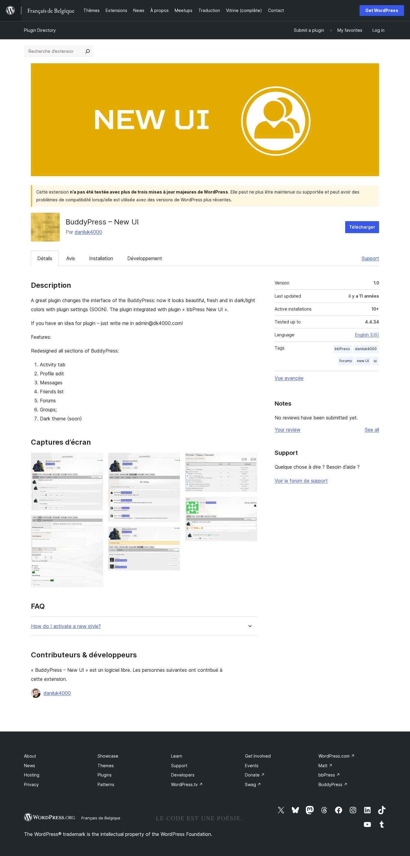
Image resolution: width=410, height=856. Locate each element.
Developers (182, 774)
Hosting (31, 774)
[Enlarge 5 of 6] (249, 461)
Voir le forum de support (301, 481)
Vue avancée (289, 378)
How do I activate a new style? (66, 626)
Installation (101, 258)
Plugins (105, 774)
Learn (176, 755)
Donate (255, 774)
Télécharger (362, 227)
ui (375, 361)
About (30, 755)
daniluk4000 (88, 232)
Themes (106, 765)
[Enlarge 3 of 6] (172, 461)
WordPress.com (336, 755)
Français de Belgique (100, 817)
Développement (144, 258)
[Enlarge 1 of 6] (95, 461)
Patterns (106, 784)
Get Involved (258, 755)
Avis (70, 258)
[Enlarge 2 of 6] (95, 523)
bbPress (342, 349)
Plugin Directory (40, 30)
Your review (287, 430)
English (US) (367, 334)
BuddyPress (333, 784)
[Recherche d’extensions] (88, 51)
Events (251, 765)
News (29, 765)
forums (345, 361)
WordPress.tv (187, 784)
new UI (363, 361)
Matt (325, 765)
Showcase (108, 755)
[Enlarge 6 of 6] (249, 505)
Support (370, 258)
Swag (253, 784)
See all (372, 430)
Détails (44, 258)
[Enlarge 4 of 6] (172, 535)
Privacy (31, 784)
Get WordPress (381, 10)
